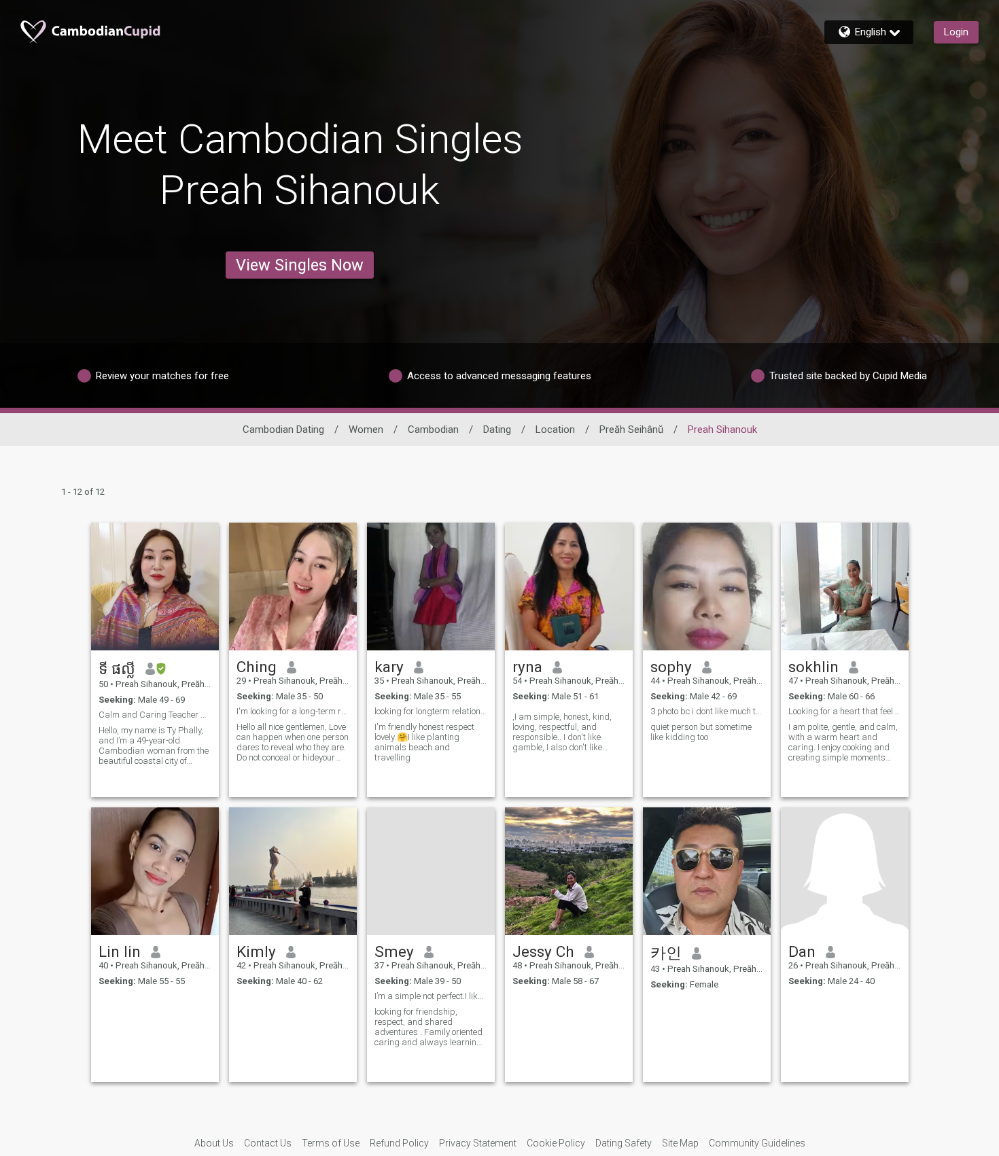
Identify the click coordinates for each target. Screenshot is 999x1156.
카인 (666, 953)
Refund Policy (399, 1143)
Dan (802, 951)
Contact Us (268, 1143)
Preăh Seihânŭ (631, 429)
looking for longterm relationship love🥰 (430, 711)
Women (366, 429)
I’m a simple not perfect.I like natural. (430, 996)
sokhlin (813, 667)
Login (956, 32)
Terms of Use (331, 1143)
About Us (214, 1143)
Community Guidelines (757, 1143)
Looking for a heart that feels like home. (844, 711)
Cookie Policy (556, 1143)
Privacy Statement (477, 1143)
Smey (394, 951)
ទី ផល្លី (117, 669)
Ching (256, 667)
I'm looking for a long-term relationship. (292, 711)
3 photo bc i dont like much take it (706, 711)
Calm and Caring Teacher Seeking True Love (155, 715)
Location (555, 429)
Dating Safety (623, 1143)
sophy (671, 667)
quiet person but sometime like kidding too (701, 732)
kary (389, 667)
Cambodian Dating (283, 429)
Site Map (680, 1143)
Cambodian (433, 429)
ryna (527, 667)
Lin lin (120, 951)
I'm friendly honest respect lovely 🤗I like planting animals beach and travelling (424, 742)
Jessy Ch (543, 951)
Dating (497, 429)
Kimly (256, 951)
